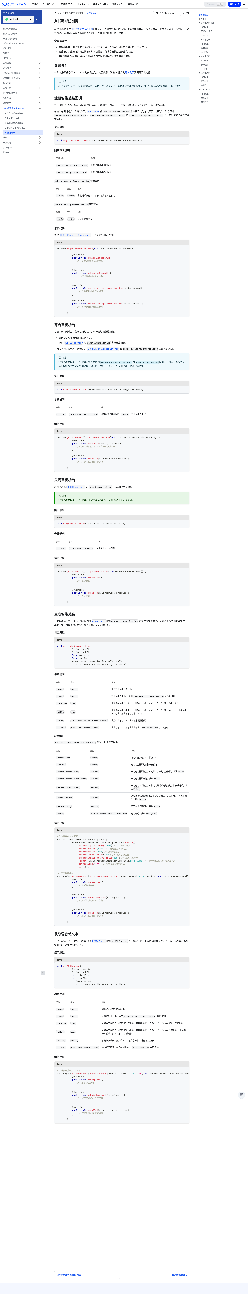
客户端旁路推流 (10, 93)
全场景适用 (203, 15)
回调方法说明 (206, 31)
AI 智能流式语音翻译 (14, 123)
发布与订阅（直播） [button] (12, 78)
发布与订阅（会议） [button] (12, 73)
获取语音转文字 (205, 90)
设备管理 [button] (7, 68)
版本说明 (7, 83)
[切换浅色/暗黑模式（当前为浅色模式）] (244, 4)
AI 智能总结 (10, 132)
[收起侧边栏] (43, 973)
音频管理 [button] (7, 98)
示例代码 (205, 36)
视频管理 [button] (7, 103)
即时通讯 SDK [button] (49, 4)
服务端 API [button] (82, 4)
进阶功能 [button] (7, 137)
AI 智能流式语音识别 (14, 113)
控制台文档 (133, 4)
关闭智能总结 (204, 56)
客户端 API (8, 147)
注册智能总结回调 (206, 23)
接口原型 (205, 27)
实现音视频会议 (10, 29)
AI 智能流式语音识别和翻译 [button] (15, 108)
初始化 (6, 53)
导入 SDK (7, 48)
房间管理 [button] (7, 62)
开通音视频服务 (10, 38)
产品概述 (34, 4)
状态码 (6, 152)
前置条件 (202, 19)
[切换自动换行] (180, 836)
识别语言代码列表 (13, 118)
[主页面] (55, 13)
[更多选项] (179, 13)
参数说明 (205, 48)
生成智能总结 (204, 73)
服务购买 (129, 72)
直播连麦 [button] (7, 88)
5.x (37, 19)
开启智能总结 (204, 40)
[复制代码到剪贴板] (186, 140)
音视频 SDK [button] (66, 4)
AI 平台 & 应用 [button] (99, 4)
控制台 (233, 4)
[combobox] (18, 19)
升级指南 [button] (7, 142)
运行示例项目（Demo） (14, 43)
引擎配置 (7, 57)
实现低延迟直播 (10, 34)
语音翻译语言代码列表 (15, 127)
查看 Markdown (166, 13)
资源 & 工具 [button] (117, 4)
